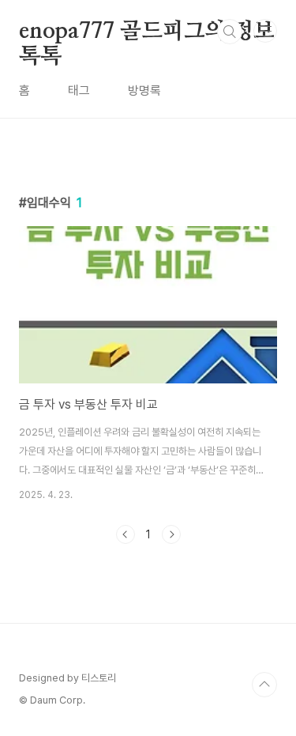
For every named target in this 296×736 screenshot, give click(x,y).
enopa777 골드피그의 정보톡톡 (147, 32)
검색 (230, 31)
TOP (264, 684)
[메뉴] (265, 31)
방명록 (144, 90)
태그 (79, 90)
